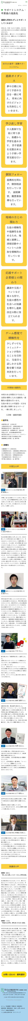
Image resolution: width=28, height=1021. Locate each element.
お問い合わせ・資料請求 (14, 974)
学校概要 (8, 1006)
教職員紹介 (10, 1008)
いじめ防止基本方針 (6, 1012)
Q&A (15, 1008)
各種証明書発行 (10, 1010)
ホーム (19, 5)
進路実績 (3, 1008)
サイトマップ (17, 1012)
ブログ (3, 1010)
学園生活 (13, 1006)
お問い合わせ (21, 1008)
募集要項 (19, 1006)
